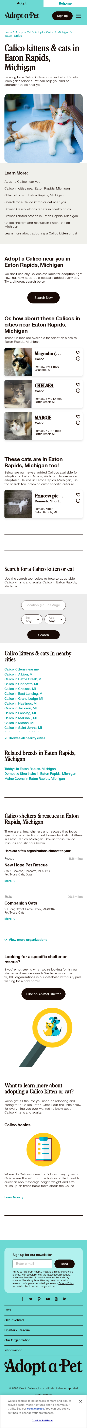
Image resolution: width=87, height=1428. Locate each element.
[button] (78, 352)
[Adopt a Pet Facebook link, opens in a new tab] (23, 1299)
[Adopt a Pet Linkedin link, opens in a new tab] (65, 1299)
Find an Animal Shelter (43, 994)
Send (64, 1264)
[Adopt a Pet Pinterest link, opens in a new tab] (40, 1299)
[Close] (80, 1401)
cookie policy (35, 1408)
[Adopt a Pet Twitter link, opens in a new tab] (32, 1299)
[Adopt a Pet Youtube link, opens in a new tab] (49, 1299)
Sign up (62, 15)
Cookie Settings (42, 1420)
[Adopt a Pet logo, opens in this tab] (43, 1371)
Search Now (43, 297)
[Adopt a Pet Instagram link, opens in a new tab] (57, 1299)
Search (43, 635)
